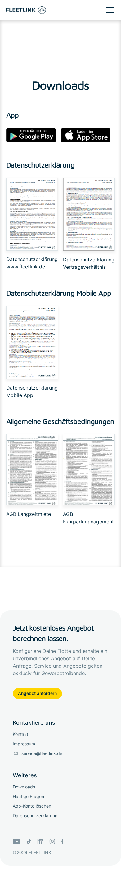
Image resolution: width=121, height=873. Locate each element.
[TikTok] (29, 841)
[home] (26, 10)
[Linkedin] (40, 841)
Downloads (24, 786)
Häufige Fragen (28, 796)
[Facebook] (62, 841)
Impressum (24, 743)
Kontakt (20, 734)
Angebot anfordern (37, 693)
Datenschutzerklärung (32, 259)
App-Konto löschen (32, 806)
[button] (109, 9)
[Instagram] (52, 841)
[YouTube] (16, 841)
